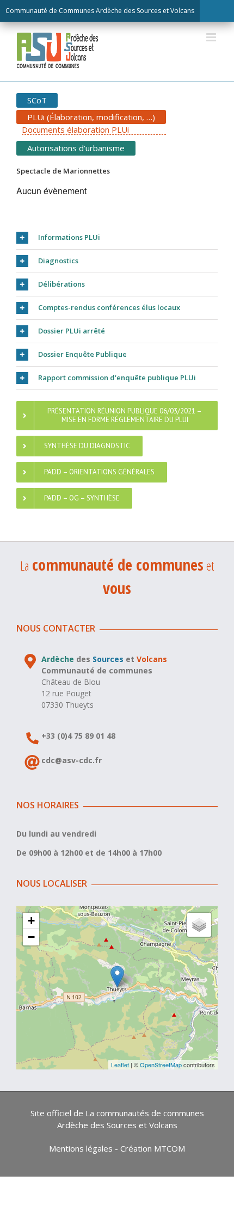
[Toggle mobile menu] (212, 37)
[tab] (117, 237)
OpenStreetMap (161, 1064)
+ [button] (31, 920)
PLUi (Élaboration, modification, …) (91, 117)
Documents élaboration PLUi (75, 130)
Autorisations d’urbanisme (76, 148)
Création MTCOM (152, 1148)
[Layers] (199, 925)
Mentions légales (81, 1148)
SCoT (37, 100)
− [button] (31, 937)
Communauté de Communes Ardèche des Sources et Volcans (99, 10)
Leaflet (120, 1064)
